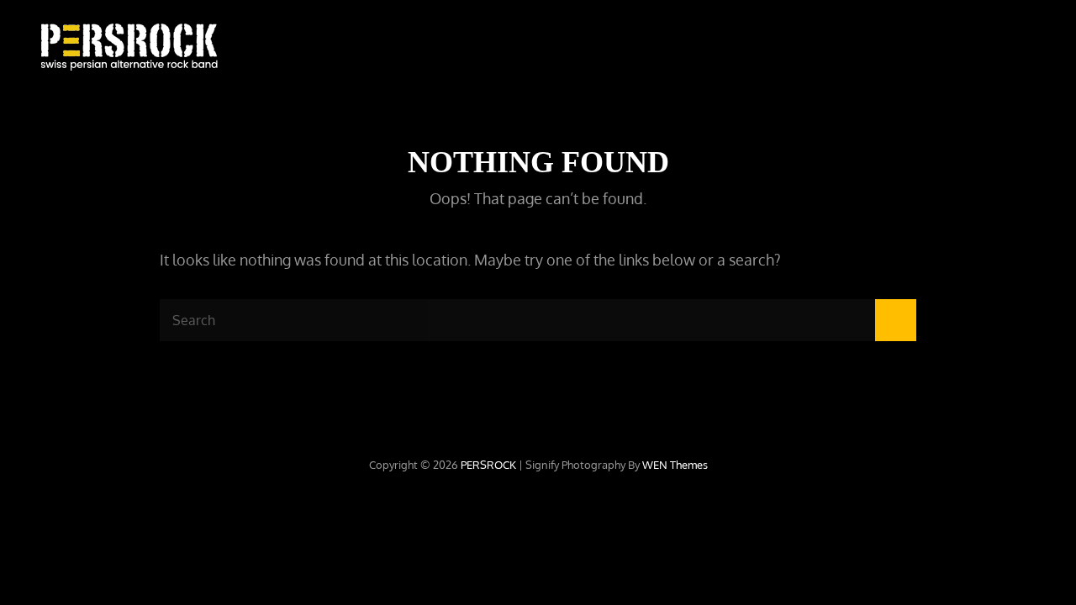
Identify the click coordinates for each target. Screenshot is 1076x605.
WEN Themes (675, 464)
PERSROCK (488, 464)
